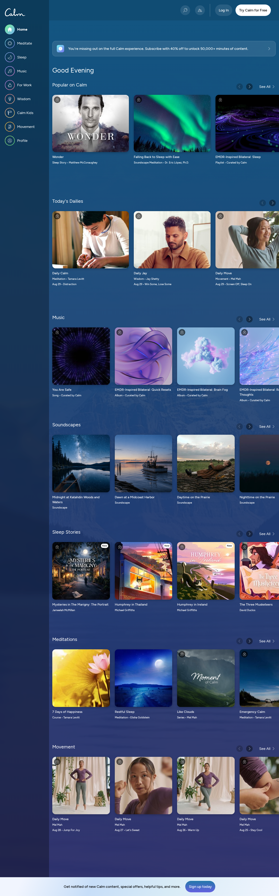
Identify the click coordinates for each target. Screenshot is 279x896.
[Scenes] (200, 10)
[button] (164, 48)
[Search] (185, 10)
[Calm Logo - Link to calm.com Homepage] (15, 12)
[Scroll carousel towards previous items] (239, 86)
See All (264, 86)
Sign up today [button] (200, 886)
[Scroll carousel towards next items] (249, 86)
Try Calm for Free (253, 10)
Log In (224, 10)
